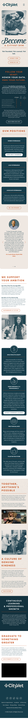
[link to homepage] (10, 5)
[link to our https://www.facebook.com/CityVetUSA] (7, 698)
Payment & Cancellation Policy (14, 707)
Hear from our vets (14, 121)
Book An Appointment (7, 702)
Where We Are (14, 62)
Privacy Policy (13, 705)
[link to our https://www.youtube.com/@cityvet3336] (21, 698)
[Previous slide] (2, 242)
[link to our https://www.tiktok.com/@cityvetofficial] (14, 698)
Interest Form (14, 58)
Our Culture (7, 591)
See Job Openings (14, 207)
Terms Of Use (21, 705)
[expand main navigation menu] (23, 4)
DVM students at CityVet (11, 659)
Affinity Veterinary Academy (14, 412)
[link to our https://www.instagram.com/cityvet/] (10, 698)
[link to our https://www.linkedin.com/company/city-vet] (17, 698)
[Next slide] (25, 242)
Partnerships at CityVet (10, 310)
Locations (16, 702)
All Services (23, 702)
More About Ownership (14, 154)
